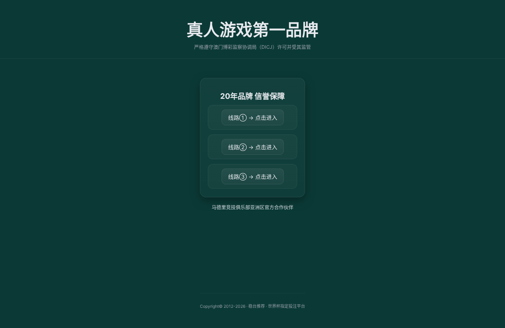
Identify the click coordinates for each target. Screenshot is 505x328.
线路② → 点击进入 (252, 147)
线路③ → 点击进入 (252, 176)
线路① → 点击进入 (252, 117)
